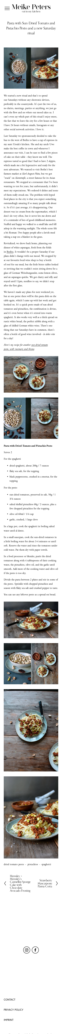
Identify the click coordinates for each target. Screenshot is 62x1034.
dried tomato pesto (14, 864)
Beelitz (10, 251)
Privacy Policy (13, 1009)
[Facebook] (35, 950)
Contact (9, 999)
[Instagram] (26, 950)
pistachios (33, 864)
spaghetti (46, 864)
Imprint (8, 1020)
